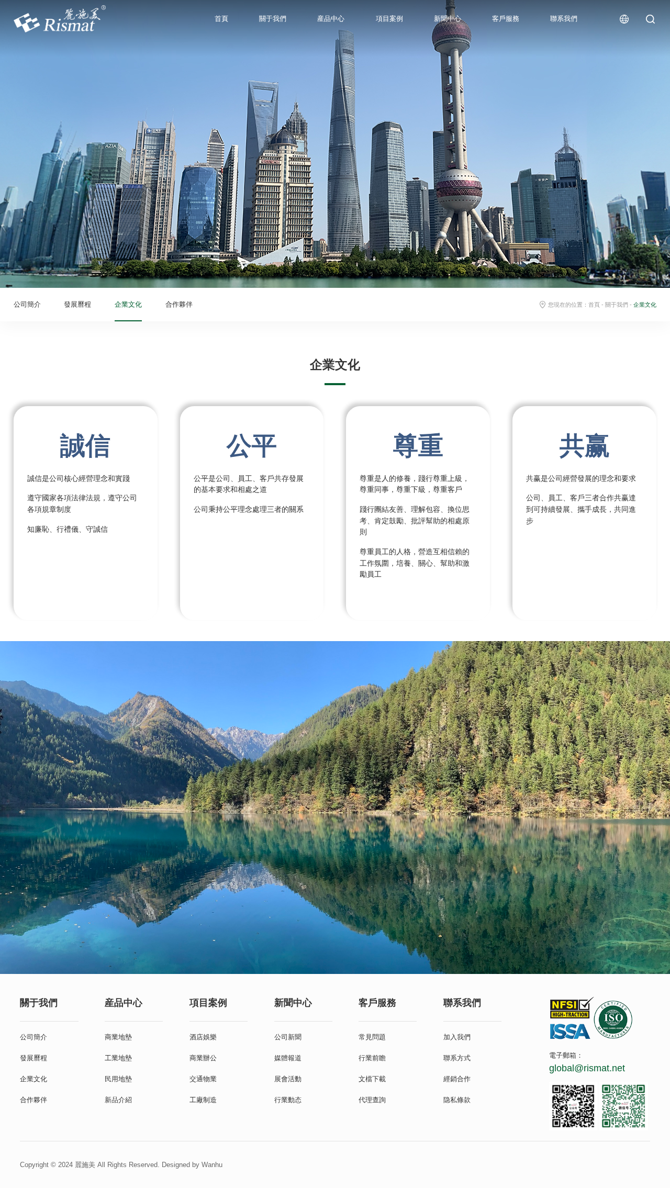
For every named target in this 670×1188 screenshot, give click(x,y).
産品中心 (330, 19)
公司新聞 (288, 1037)
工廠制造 (203, 1100)
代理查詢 (372, 1100)
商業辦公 (203, 1058)
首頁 (221, 19)
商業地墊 (118, 1037)
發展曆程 (77, 304)
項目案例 (389, 19)
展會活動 (288, 1079)
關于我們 (272, 19)
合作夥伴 (179, 304)
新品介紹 (118, 1100)
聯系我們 (563, 19)
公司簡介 (27, 304)
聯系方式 (457, 1058)
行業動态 (288, 1100)
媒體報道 (288, 1058)
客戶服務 (505, 19)
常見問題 (372, 1037)
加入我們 (457, 1037)
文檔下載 (372, 1079)
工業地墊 (118, 1058)
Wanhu (212, 1165)
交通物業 (203, 1079)
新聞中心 (447, 19)
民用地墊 (118, 1079)
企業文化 (128, 304)
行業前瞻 (372, 1058)
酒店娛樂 (203, 1037)
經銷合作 (457, 1079)
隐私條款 (457, 1100)
